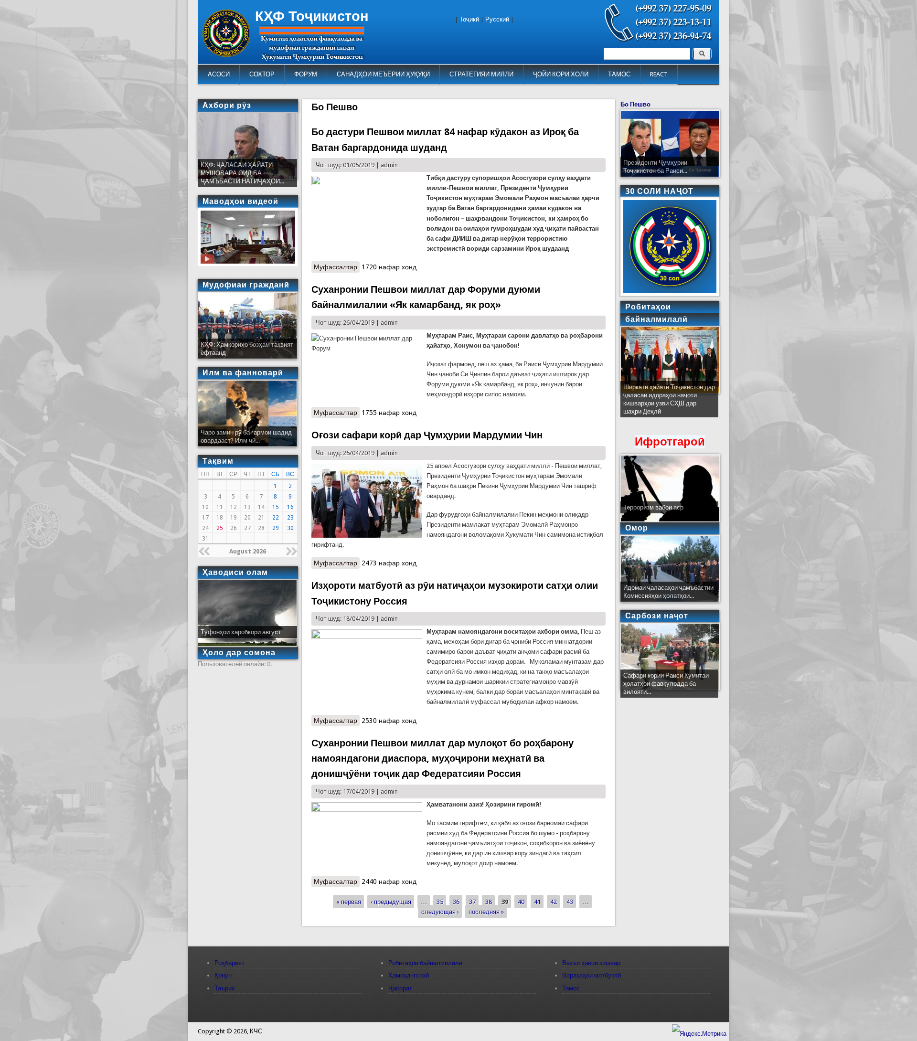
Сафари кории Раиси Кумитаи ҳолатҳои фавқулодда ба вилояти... (666, 683)
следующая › (440, 911)
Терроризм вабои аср (653, 507)
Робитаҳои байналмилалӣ (425, 963)
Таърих (224, 988)
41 (537, 901)
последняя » (486, 911)
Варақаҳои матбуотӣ (591, 975)
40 (521, 901)
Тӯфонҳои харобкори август (241, 632)
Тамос (571, 988)
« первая (348, 901)
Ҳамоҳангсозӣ (408, 975)
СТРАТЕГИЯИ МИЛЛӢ (481, 74)
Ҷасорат (400, 988)
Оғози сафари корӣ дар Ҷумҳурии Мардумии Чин (427, 435)
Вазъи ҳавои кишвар (591, 963)
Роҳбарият (229, 963)
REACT (659, 74)
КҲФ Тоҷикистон (312, 16)
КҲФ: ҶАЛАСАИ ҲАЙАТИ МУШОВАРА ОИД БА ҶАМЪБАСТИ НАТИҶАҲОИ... (242, 173)
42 (553, 901)
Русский (497, 19)
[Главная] (226, 54)
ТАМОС (619, 74)
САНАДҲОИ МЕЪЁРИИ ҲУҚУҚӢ (383, 74)
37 (472, 901)
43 (569, 901)
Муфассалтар (337, 267)
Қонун (223, 975)
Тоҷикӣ (469, 19)
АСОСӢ (219, 74)
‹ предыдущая (391, 901)
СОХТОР (262, 74)
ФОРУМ (305, 74)
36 (456, 901)
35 (440, 901)
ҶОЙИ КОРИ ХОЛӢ (560, 74)
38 (488, 901)
